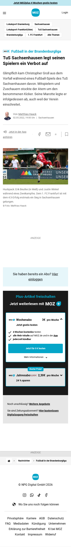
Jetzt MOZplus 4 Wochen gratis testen (35, 2)
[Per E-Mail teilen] (48, 134)
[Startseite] (9, 460)
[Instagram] (24, 495)
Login (65, 12)
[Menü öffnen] (4, 13)
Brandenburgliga (15, 35)
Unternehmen (57, 523)
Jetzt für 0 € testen (35, 348)
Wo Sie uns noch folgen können (38, 504)
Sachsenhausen (42, 24)
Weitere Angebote (39, 404)
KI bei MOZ (55, 529)
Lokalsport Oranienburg (18, 24)
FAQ (8, 523)
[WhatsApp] (32, 495)
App (56, 335)
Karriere (31, 518)
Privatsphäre (15, 518)
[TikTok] (39, 495)
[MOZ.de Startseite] (35, 12)
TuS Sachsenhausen (48, 29)
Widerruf (50, 534)
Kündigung (39, 523)
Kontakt (20, 534)
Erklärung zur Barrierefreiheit (27, 529)
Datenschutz (56, 518)
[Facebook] (46, 495)
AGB (42, 518)
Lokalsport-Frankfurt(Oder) (20, 29)
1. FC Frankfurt (35, 35)
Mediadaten (21, 523)
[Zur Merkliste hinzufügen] (65, 134)
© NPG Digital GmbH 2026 (35, 484)
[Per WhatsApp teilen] (55, 134)
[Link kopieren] (32, 134)
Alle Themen (54, 35)
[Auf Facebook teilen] (39, 134)
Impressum (35, 534)
